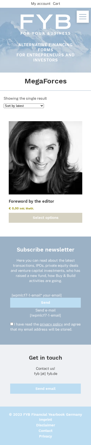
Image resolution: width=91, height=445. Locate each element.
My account (40, 3)
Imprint (45, 419)
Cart (56, 3)
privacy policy (51, 324)
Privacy (45, 436)
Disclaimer (45, 425)
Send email (45, 388)
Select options (45, 217)
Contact (45, 431)
